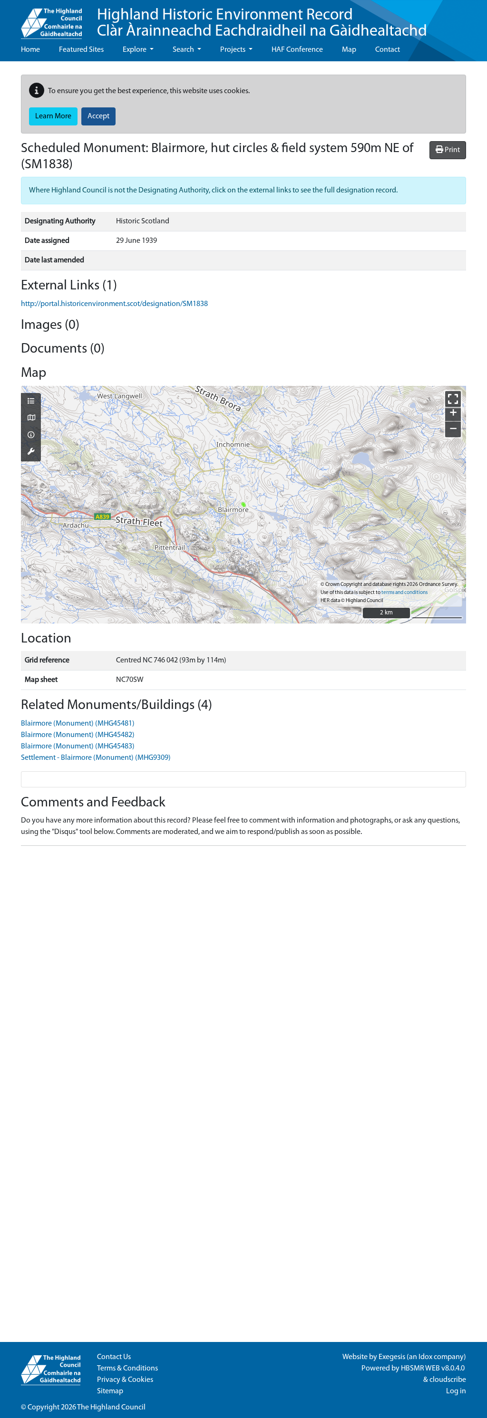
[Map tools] (30, 452)
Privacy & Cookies (125, 1380)
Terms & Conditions (127, 1368)
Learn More (53, 116)
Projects (233, 50)
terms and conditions (404, 592)
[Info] (30, 435)
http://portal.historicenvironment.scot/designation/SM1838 (114, 304)
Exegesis (392, 1357)
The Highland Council (111, 1407)
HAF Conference (297, 50)
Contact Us (114, 1357)
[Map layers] (30, 402)
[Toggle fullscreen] (453, 399)
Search (184, 50)
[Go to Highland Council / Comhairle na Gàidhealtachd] (51, 19)
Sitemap (110, 1391)
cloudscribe (447, 1380)
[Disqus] (243, 972)
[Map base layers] (30, 418)
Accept (98, 116)
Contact (387, 50)
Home (30, 50)
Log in (456, 1391)
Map (349, 50)
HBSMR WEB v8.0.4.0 (433, 1368)
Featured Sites (81, 50)
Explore (135, 50)
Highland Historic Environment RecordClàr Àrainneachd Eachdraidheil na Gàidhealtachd (262, 23)
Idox (425, 1357)
